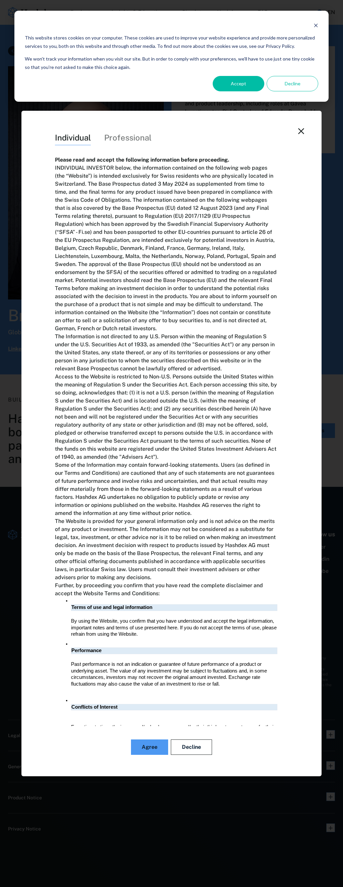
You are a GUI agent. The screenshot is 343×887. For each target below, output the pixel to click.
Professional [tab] (127, 137)
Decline (292, 83)
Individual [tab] (73, 137)
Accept (238, 83)
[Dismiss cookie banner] (316, 25)
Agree (149, 747)
